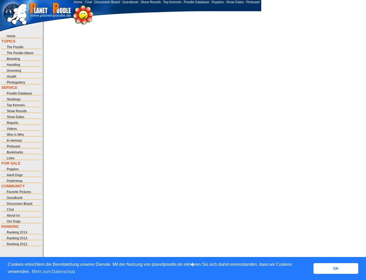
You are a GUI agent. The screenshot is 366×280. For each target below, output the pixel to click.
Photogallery (16, 82)
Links (10, 158)
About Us (13, 215)
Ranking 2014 (17, 232)
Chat (88, 2)
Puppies (218, 2)
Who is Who (15, 135)
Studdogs (14, 99)
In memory (14, 140)
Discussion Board (107, 2)
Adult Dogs (15, 175)
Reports (12, 123)
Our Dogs (14, 221)
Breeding (13, 59)
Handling (13, 65)
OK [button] (336, 268)
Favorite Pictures (19, 192)
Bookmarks (15, 152)
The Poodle (15, 47)
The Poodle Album (20, 53)
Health (11, 76)
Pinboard (253, 2)
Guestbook (130, 2)
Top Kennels (172, 2)
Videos (12, 129)
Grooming (14, 71)
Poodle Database (196, 2)
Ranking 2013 (17, 238)
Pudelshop (15, 181)
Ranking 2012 (17, 244)
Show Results (151, 2)
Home (78, 2)
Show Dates (235, 2)
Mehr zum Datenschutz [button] (54, 271)
